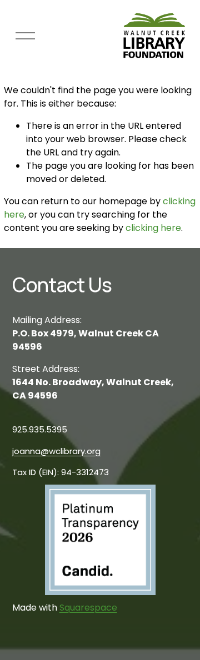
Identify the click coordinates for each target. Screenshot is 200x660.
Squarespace (88, 607)
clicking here (153, 227)
